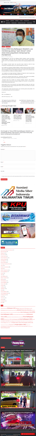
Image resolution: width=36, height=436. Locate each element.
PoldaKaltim (2, 288)
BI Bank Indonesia (3, 256)
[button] (28, 434)
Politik (2, 290)
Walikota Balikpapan (5, 327)
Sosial (2, 296)
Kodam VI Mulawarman (4, 270)
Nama (2, 162)
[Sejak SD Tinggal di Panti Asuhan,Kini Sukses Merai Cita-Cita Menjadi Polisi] (18, 108)
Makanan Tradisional (4, 277)
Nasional (12, 20)
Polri (9, 326)
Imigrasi (2, 268)
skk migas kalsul (29, 326)
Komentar (3, 149)
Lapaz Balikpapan (3, 276)
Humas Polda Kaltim (16, 314)
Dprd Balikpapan (8, 46)
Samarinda (20, 326)
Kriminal (17, 20)
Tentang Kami (14, 22)
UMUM (2, 299)
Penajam (2, 285)
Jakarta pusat (24, 314)
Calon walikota (4, 312)
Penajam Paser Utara (17, 322)
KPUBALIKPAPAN (7, 319)
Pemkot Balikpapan (4, 282)
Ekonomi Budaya (3, 262)
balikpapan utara (29, 308)
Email (2, 166)
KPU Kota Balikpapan (4, 271)
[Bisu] (32, 367)
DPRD (19, 312)
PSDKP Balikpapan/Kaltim (5, 293)
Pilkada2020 (12, 324)
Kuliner (2, 274)
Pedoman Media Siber (21, 22)
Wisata (2, 302)
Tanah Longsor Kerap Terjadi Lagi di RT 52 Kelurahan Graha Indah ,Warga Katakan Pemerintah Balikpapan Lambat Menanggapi (6, 119)
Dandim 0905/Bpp (3, 259)
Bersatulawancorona (4, 310)
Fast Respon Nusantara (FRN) (5, 263)
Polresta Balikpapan (4, 291)
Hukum (21, 20)
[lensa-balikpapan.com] (2, 22)
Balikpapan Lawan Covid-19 (21, 308)
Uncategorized (3, 300)
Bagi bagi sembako (4, 308)
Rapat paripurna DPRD (14, 326)
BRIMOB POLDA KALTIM (24, 310)
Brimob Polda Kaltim (4, 257)
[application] (18, 359)
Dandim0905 (15, 312)
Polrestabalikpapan (4, 326)
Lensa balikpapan (25, 319)
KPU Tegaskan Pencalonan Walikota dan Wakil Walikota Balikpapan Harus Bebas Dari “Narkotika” (9, 101)
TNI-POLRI (2, 297)
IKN (21, 314)
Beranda (7, 20)
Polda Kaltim (26, 20)
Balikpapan (8, 22)
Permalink (15, 138)
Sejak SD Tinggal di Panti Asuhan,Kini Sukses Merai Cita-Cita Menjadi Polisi (18, 116)
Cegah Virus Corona (10, 312)
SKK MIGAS (24, 326)
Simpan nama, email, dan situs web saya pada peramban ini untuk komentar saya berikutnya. (18, 176)
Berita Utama (3, 254)
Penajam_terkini (28, 322)
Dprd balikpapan (26, 312)
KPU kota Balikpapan (14, 319)
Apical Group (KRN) (4, 251)
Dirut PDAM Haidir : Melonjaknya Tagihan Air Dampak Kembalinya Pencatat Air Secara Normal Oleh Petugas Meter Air (26, 101)
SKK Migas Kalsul (3, 294)
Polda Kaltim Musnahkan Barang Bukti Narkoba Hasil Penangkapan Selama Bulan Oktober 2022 (30, 118)
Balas (4, 142)
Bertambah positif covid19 (13, 310)
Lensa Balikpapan (10, 56)
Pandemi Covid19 (5, 320)
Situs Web (2, 171)
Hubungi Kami (29, 22)
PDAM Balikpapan (3, 280)
